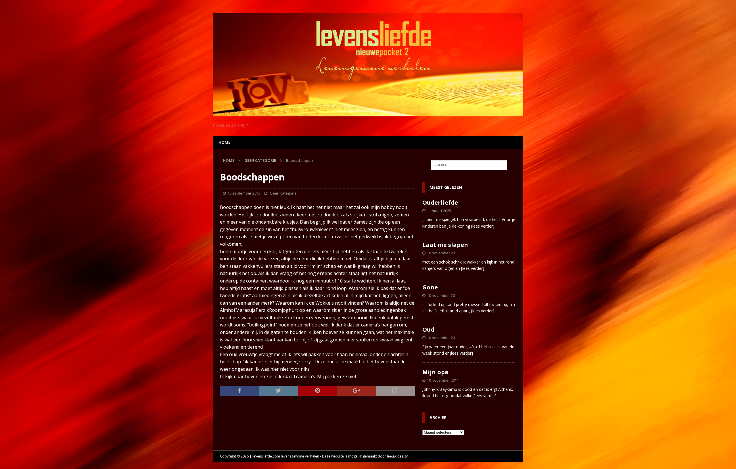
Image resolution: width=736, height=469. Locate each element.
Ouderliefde (440, 202)
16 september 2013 (243, 193)
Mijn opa (435, 372)
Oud (428, 329)
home (224, 142)
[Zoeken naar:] (469, 165)
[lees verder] (482, 226)
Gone (430, 287)
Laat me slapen (445, 245)
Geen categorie (283, 193)
